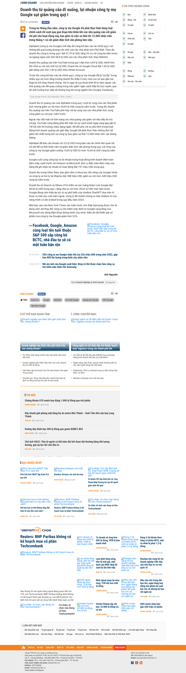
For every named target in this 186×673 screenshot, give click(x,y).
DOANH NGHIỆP (106, 648)
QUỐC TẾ (60, 648)
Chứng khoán (93, 491)
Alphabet (57, 300)
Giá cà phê (105, 630)
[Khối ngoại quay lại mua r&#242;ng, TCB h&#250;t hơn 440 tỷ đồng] (85, 585)
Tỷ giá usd (60, 630)
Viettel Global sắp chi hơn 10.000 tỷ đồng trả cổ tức (107, 607)
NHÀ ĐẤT (80, 648)
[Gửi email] (116, 22)
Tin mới (31, 395)
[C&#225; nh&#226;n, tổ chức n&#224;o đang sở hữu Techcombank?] (104, 500)
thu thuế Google (72, 300)
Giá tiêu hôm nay (119, 630)
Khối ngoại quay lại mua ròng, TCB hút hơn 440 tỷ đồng (107, 583)
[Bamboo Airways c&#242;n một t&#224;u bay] (70, 469)
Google (46, 300)
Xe (102, 3)
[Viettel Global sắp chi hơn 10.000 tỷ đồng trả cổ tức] (85, 608)
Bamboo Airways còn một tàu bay (88, 378)
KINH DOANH (120, 648)
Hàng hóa (24, 516)
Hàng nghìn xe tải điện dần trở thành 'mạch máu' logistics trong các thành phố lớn (95, 347)
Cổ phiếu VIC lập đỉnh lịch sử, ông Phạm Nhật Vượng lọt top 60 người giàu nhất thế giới (103, 482)
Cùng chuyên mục (84, 314)
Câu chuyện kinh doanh (52, 3)
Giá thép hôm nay (32, 634)
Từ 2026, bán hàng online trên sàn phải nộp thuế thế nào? (44, 356)
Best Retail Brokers (94, 634)
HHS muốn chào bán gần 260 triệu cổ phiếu (151, 605)
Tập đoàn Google (38, 305)
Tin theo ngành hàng (136, 6)
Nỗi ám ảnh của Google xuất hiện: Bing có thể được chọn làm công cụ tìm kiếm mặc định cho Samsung (78, 266)
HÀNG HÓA (50, 648)
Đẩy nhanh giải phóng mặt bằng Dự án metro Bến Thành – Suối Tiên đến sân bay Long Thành (69, 415)
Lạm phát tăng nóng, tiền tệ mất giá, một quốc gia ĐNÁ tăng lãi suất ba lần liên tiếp (106, 563)
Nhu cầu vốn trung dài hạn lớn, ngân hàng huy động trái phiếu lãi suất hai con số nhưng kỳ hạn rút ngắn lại (152, 586)
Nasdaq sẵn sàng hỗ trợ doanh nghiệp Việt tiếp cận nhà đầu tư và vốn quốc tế (151, 563)
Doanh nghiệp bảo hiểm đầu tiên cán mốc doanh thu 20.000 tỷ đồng (44, 364)
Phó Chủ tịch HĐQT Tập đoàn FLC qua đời (34, 476)
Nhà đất (28, 449)
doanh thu (35, 300)
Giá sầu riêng (46, 634)
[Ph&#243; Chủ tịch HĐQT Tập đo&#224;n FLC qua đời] (36, 469)
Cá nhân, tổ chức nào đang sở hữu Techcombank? (103, 507)
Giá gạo (69, 634)
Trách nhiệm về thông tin (34, 670)
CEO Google (108, 300)
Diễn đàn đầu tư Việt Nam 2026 (117, 634)
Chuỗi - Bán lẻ (74, 3)
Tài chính (58, 516)
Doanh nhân (91, 3)
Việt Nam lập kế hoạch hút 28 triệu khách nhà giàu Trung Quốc (45, 371)
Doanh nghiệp (30, 405)
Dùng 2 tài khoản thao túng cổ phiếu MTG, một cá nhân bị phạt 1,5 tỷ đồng (152, 542)
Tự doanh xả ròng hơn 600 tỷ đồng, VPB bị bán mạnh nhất (108, 540)
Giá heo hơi (94, 630)
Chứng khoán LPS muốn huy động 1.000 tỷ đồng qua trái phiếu (57, 400)
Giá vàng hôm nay (32, 630)
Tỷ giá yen (71, 630)
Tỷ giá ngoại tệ (47, 630)
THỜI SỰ (31, 648)
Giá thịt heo (59, 634)
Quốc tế (99, 572)
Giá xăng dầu (151, 630)
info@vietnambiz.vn (38, 668)
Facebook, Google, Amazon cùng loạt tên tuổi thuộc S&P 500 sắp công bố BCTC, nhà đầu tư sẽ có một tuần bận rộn (55, 235)
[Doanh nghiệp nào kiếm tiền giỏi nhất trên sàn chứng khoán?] (44, 334)
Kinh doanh (29, 3)
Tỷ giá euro (82, 630)
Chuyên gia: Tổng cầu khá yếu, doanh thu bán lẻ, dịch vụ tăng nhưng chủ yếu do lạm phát (44, 379)
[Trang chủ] (22, 28)
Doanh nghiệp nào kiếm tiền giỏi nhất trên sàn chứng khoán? (43, 347)
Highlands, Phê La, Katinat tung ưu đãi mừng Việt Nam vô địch (95, 371)
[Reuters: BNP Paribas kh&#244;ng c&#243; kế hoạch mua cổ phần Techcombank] (70, 501)
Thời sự (28, 421)
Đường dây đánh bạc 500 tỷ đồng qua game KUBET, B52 (54, 429)
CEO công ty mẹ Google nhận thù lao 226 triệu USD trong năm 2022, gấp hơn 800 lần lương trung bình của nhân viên (80, 256)
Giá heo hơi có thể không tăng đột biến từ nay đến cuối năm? (35, 509)
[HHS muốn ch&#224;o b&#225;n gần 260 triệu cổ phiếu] (130, 608)
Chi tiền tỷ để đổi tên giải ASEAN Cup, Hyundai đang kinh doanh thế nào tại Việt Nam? (94, 356)
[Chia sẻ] (22, 35)
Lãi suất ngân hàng (136, 630)
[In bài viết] (113, 21)
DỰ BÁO (40, 648)
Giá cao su (79, 634)
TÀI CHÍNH (70, 648)
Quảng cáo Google (90, 300)
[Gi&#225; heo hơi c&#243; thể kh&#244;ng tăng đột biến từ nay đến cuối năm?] (36, 501)
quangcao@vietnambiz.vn (147, 658)
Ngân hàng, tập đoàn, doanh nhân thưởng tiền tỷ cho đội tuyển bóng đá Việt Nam (95, 364)
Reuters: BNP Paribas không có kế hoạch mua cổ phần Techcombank (69, 509)
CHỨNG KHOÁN (92, 648)
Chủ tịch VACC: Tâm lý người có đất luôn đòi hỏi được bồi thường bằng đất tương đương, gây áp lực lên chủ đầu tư (67, 443)
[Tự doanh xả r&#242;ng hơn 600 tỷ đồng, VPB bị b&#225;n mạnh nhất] (85, 542)
